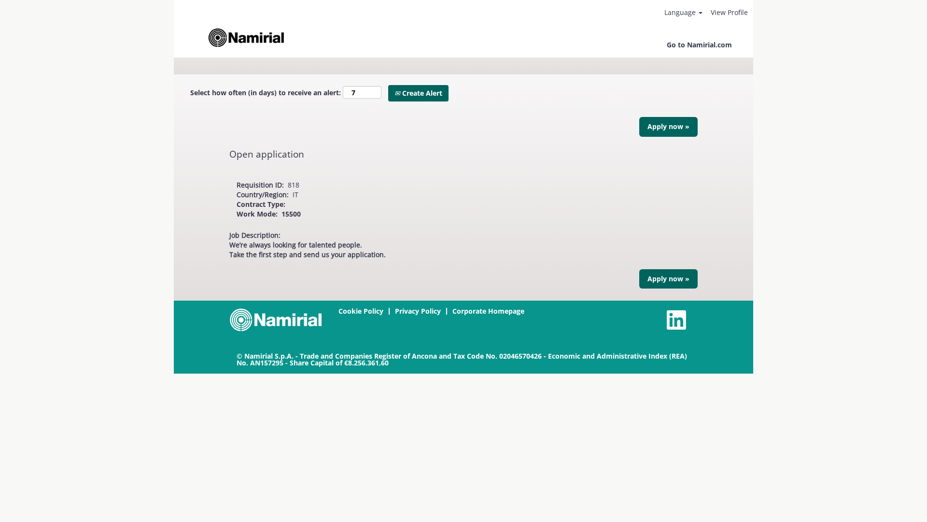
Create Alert (421, 93)
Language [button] (681, 12)
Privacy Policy (418, 311)
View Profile (729, 12)
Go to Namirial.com (699, 44)
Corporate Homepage (488, 311)
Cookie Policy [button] (360, 311)
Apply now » (668, 126)
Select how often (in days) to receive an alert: (265, 92)
